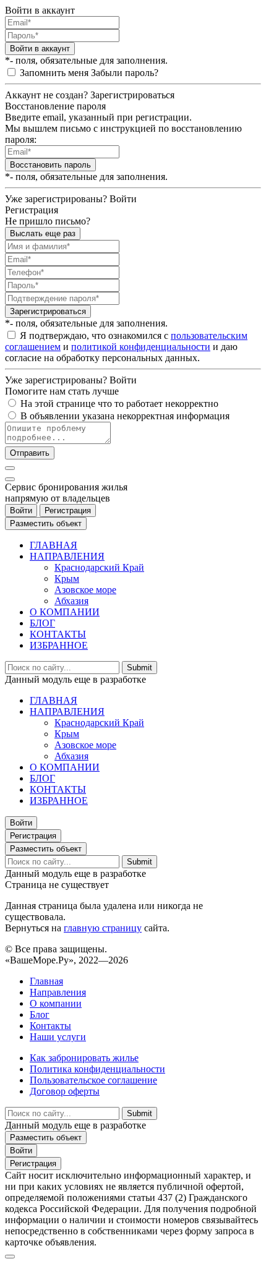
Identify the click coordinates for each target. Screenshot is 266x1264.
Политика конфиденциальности (97, 1069)
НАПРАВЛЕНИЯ (67, 556)
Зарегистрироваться (48, 311)
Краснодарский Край (99, 567)
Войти (21, 510)
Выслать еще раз (42, 233)
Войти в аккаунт (40, 48)
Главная (46, 981)
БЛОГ (42, 623)
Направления (58, 992)
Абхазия (71, 601)
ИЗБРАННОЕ (59, 645)
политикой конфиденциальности (140, 346)
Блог (39, 1014)
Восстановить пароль (50, 164)
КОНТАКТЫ (58, 634)
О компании (56, 1003)
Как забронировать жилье (84, 1058)
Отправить (29, 453)
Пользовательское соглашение (93, 1080)
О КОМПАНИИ (65, 612)
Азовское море (85, 589)
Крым (66, 578)
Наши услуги (58, 1036)
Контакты (50, 1025)
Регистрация (68, 510)
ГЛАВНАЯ (53, 545)
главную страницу (103, 928)
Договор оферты (65, 1091)
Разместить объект (46, 523)
